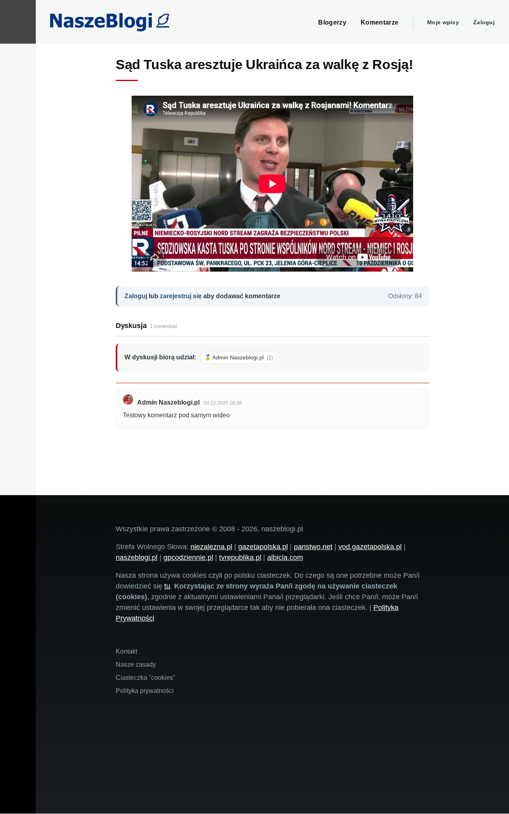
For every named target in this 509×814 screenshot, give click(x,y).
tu (167, 586)
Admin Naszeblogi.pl (168, 402)
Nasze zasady (136, 664)
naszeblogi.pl (136, 557)
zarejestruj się (181, 296)
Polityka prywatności (145, 690)
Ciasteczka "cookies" (145, 677)
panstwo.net (313, 547)
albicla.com (285, 557)
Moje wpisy (443, 22)
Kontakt (126, 651)
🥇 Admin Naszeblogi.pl (238, 357)
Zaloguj (484, 22)
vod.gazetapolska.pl (370, 547)
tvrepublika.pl (240, 557)
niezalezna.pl (211, 547)
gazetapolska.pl (263, 547)
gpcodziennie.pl (188, 557)
